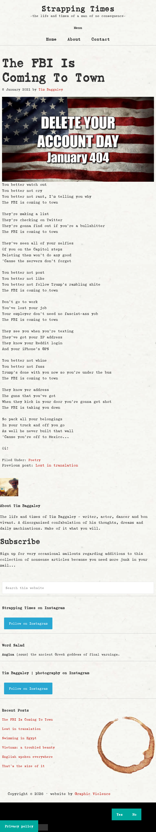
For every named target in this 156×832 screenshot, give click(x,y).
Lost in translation (57, 465)
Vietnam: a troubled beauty (28, 747)
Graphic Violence (92, 794)
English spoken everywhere (27, 756)
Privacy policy (19, 826)
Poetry (34, 460)
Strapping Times (78, 8)
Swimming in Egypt (19, 738)
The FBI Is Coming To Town (27, 719)
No (134, 814)
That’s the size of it (23, 766)
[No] (43, 827)
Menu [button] (78, 28)
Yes (120, 814)
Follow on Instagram (28, 623)
